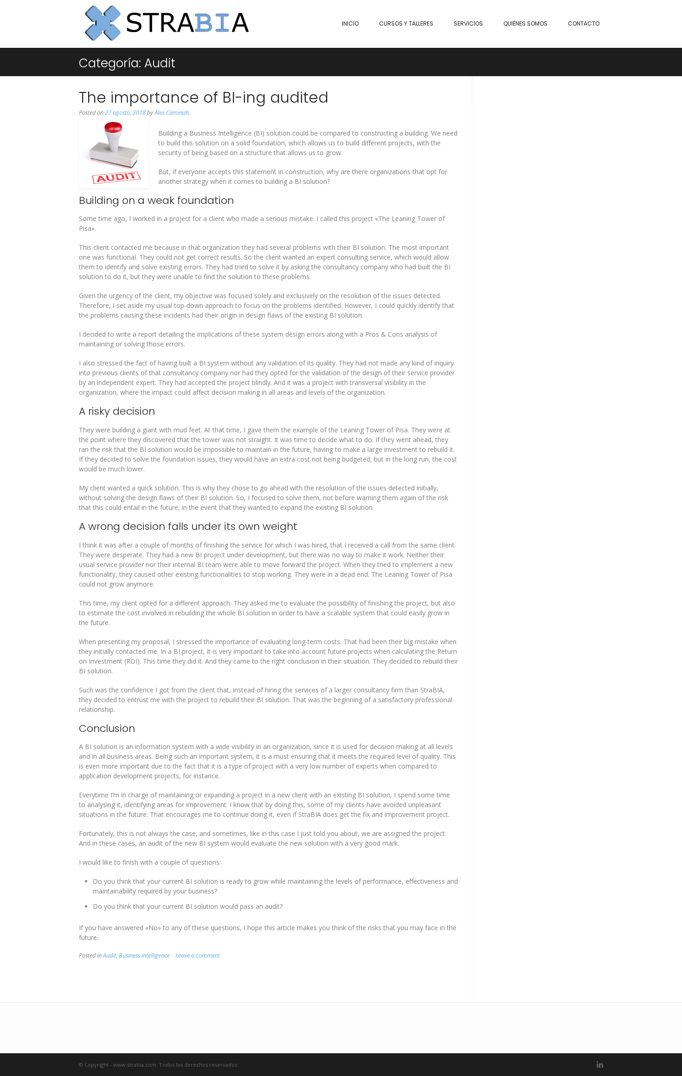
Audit (109, 955)
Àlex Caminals (171, 113)
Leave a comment (197, 955)
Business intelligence (144, 955)
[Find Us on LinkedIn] (600, 1064)
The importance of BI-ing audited (203, 97)
